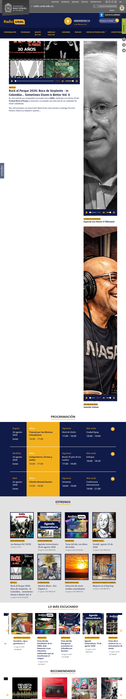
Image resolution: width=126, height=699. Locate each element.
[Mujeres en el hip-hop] (104, 567)
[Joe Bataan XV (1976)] (22, 525)
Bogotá (16, 428)
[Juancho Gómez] (100, 313)
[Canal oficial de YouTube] (112, 2)
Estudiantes (65, 2)
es (121, 2)
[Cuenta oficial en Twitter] (109, 2)
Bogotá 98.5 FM (39, 33)
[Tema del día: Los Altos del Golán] (77, 525)
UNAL (52, 98)
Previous (6, 629)
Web (15, 478)
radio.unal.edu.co (43, 6)
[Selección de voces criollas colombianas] (77, 567)
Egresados (75, 2)
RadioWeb (66, 32)
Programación (10, 32)
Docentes (84, 2)
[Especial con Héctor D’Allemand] (100, 128)
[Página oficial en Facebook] (106, 2)
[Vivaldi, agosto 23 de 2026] (104, 525)
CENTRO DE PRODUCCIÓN (95, 32)
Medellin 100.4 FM (53, 33)
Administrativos (95, 2)
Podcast (78, 32)
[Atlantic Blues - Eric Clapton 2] (49, 567)
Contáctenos (117, 32)
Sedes (112, 11)
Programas (26, 32)
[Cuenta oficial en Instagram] (115, 2)
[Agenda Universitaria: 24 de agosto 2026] (49, 525)
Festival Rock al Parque (18, 101)
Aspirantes (55, 2)
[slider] (34, 81)
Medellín (17, 453)
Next (120, 629)
